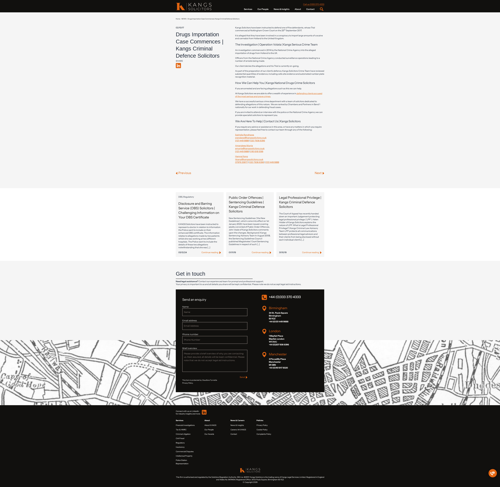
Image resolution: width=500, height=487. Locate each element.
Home (178, 19)
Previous (184, 173)
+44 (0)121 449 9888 (278, 321)
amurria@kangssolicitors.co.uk (250, 148)
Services (248, 9)
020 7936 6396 (257, 140)
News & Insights (281, 9)
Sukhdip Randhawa (244, 134)
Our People (262, 9)
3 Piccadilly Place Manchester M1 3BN (277, 362)
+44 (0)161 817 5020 (278, 367)
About (298, 9)
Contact (310, 9)
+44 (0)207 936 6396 (279, 344)
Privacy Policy (262, 425)
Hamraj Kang (241, 156)
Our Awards (209, 434)
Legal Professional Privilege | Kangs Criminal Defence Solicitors (300, 202)
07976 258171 (241, 162)
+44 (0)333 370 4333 (285, 297)
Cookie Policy (262, 429)
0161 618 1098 (256, 151)
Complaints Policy (264, 434)
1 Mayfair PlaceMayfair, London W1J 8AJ (276, 339)
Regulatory (180, 443)
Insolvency (180, 447)
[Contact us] (493, 473)
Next (318, 173)
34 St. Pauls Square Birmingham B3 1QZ (278, 316)
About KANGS (210, 425)
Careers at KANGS (238, 429)
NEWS (184, 19)
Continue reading (209, 252)
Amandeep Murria (244, 145)
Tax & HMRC (181, 429)
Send (242, 377)
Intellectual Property (184, 456)
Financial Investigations (185, 425)
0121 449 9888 (242, 140)
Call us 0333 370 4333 (313, 4)
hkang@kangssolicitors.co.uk (249, 159)
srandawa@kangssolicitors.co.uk (251, 137)
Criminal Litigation (183, 434)
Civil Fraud (180, 438)
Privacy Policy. (187, 383)
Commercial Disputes (185, 451)
